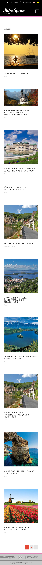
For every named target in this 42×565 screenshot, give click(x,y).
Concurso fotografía (16, 73)
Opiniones (7, 246)
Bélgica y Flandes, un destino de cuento (16, 188)
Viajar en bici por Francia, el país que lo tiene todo (16, 415)
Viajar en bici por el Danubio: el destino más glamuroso (20, 170)
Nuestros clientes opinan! (19, 243)
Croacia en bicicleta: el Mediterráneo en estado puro (15, 300)
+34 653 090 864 (26, 2)
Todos (5, 76)
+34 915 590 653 (13, 2)
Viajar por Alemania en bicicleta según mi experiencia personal (16, 112)
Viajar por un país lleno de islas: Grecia (19, 472)
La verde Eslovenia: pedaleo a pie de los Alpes (20, 357)
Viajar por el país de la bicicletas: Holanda (17, 528)
